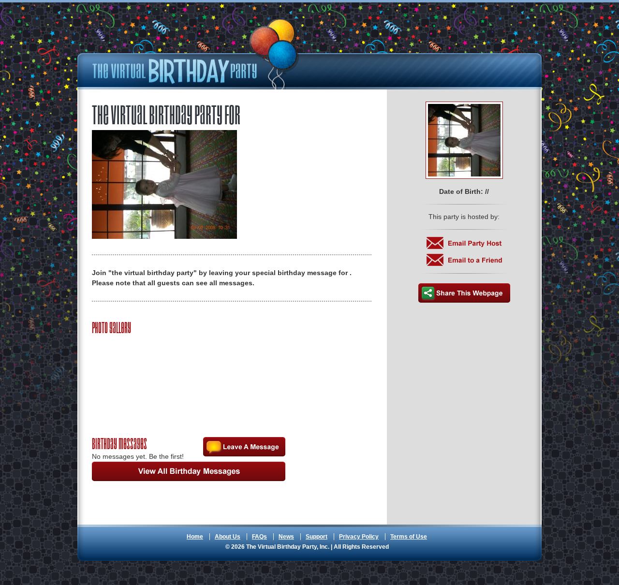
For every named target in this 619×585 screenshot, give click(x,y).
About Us (227, 536)
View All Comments (188, 471)
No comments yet (244, 446)
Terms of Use (408, 536)
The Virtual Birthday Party (196, 54)
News (286, 536)
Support (316, 536)
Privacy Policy (359, 536)
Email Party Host (464, 243)
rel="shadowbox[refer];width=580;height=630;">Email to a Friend (464, 260)
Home (195, 536)
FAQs (259, 536)
